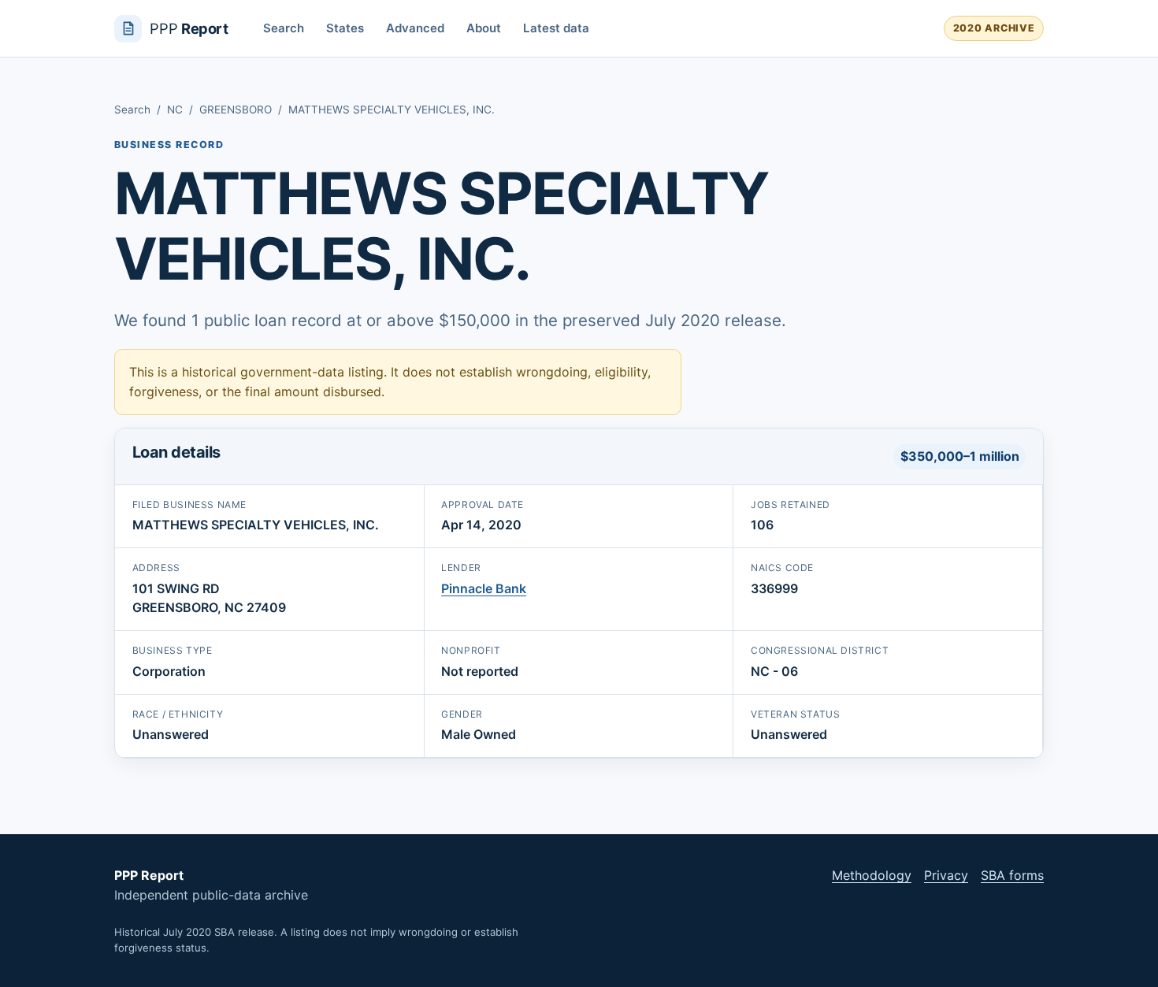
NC (175, 109)
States (345, 27)
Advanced (415, 27)
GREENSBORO (235, 109)
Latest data (556, 27)
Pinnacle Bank (483, 588)
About (483, 27)
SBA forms (1012, 875)
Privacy (946, 875)
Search (283, 27)
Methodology (871, 875)
